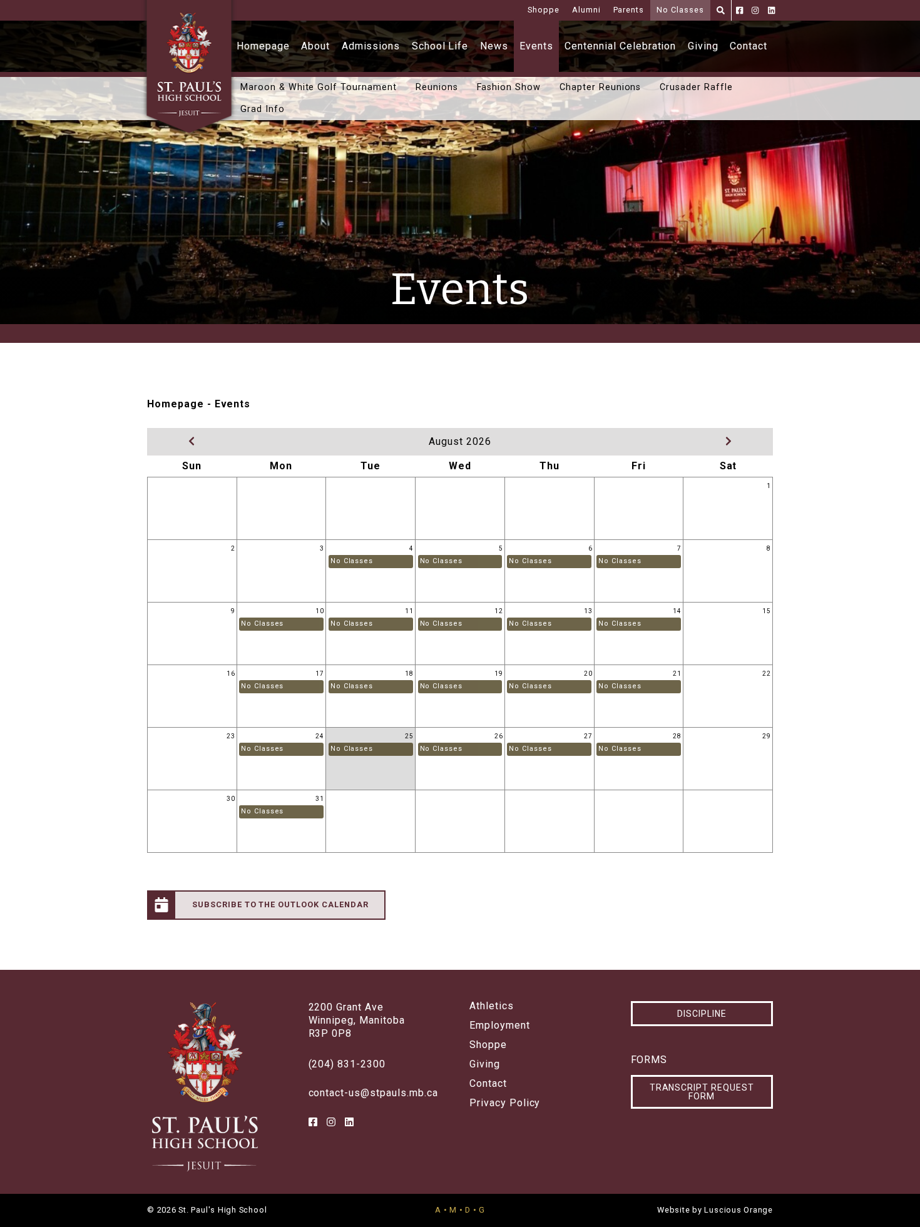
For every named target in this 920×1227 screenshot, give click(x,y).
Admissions (371, 46)
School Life (440, 46)
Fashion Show (509, 87)
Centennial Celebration (620, 46)
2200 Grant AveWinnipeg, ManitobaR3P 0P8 (357, 1020)
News (494, 46)
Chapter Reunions (600, 87)
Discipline (702, 1014)
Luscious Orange (738, 1209)
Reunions (437, 87)
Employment (499, 1026)
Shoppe (544, 9)
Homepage (263, 46)
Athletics (491, 1006)
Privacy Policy (504, 1103)
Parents (629, 9)
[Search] (720, 10)
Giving (703, 46)
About (315, 46)
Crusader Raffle (696, 87)
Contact (748, 46)
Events (536, 46)
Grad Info (262, 109)
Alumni (586, 9)
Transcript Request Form (702, 1091)
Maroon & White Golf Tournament (318, 87)
